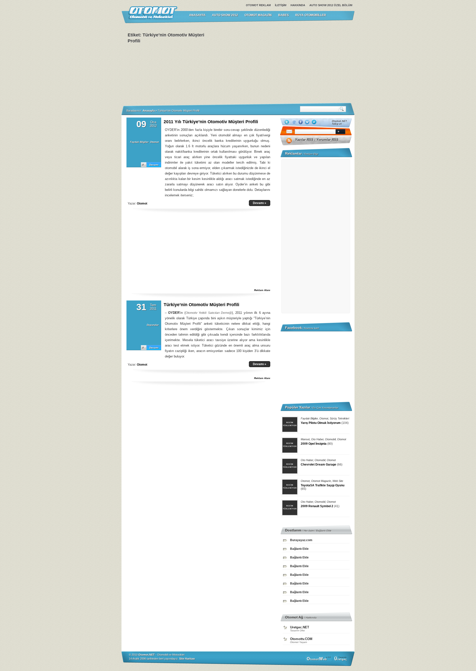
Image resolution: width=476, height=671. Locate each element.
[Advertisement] (288, 63)
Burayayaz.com (301, 540)
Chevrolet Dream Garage (318, 464)
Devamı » (259, 203)
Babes (283, 15)
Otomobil (330, 439)
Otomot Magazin (258, 15)
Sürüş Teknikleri (339, 418)
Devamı (153, 164)
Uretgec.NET (299, 627)
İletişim (280, 5)
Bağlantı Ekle (323, 530)
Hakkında (298, 5)
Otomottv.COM (301, 639)
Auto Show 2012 (225, 15)
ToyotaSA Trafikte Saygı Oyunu (322, 485)
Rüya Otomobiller (310, 15)
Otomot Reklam (258, 5)
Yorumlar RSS (327, 140)
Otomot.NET (146, 654)
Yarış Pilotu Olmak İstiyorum (321, 423)
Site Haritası (187, 658)
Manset (305, 439)
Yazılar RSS (304, 140)
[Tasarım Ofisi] (341, 660)
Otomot (154, 142)
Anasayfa (149, 110)
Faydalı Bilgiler (139, 142)
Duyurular (153, 324)
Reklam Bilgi (311, 153)
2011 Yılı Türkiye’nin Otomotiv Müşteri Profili (211, 121)
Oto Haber (317, 439)
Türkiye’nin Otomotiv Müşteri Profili (201, 304)
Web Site (337, 480)
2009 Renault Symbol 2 (317, 506)
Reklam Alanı (262, 290)
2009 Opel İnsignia (314, 443)
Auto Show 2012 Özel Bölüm (330, 5)
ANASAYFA (197, 15)
